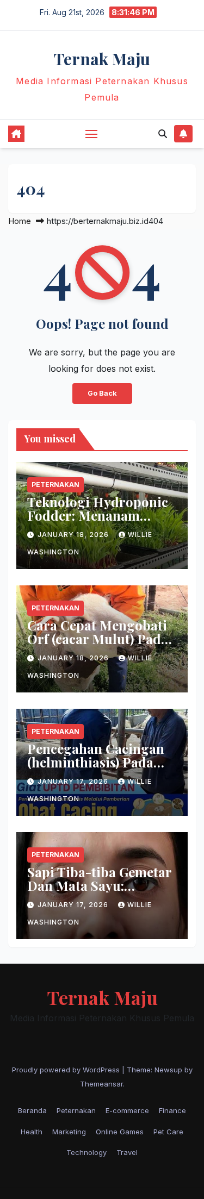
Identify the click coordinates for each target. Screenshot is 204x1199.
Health (31, 1131)
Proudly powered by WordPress (67, 1069)
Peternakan (55, 484)
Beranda (32, 1110)
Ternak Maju (102, 59)
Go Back (102, 393)
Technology (86, 1152)
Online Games (120, 1131)
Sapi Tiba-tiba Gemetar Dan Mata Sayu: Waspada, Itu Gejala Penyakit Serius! (99, 892)
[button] (162, 133)
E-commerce (127, 1110)
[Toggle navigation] (91, 133)
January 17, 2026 (74, 781)
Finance (172, 1110)
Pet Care (168, 1131)
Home (19, 221)
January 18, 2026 (74, 534)
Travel (127, 1152)
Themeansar (101, 1083)
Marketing (69, 1131)
